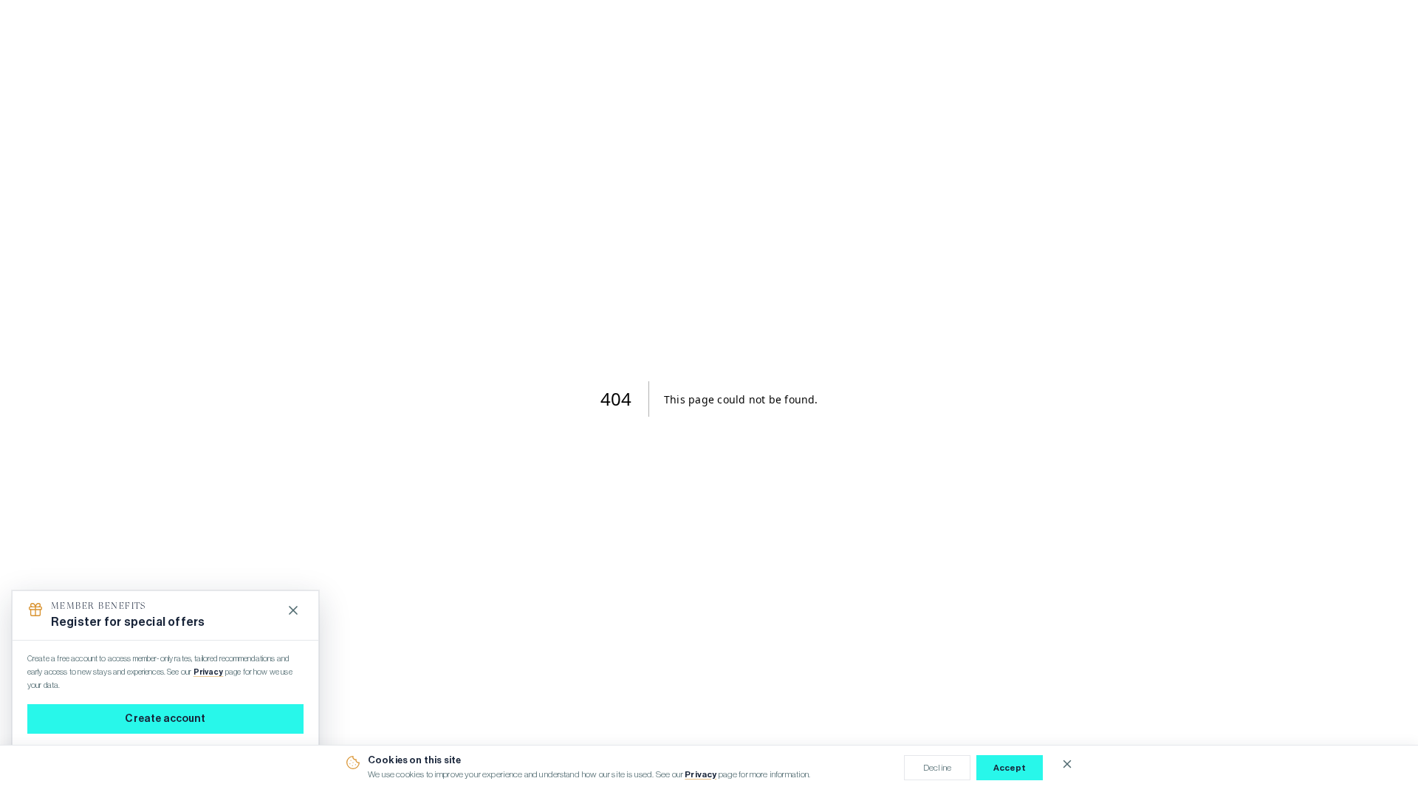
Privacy (700, 774)
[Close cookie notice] (1067, 764)
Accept (1010, 767)
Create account (165, 719)
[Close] (293, 610)
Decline (937, 767)
